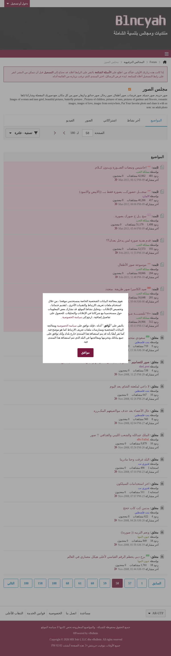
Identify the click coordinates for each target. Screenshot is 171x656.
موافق (85, 352)
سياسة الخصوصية (72, 317)
